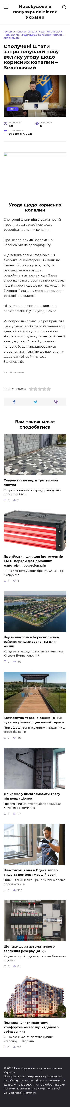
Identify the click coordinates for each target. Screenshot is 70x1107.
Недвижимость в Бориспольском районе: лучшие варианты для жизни (32, 641)
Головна (9, 31)
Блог (13, 109)
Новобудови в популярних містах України (35, 12)
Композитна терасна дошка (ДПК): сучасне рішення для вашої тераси (34, 720)
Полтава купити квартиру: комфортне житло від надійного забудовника (31, 1027)
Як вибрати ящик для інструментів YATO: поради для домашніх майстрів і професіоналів (33, 561)
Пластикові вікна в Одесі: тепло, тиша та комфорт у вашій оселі (31, 872)
